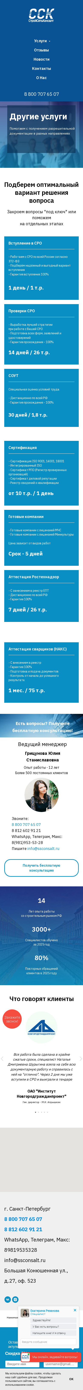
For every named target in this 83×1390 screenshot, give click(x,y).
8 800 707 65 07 (41, 94)
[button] (41, 868)
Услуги (41, 40)
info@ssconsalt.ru (43, 848)
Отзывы (41, 50)
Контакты (41, 68)
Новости (42, 59)
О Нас (41, 77)
